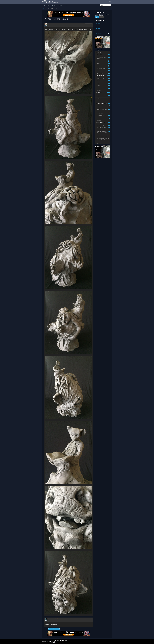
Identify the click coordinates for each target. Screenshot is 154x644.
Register (53, 628)
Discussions (46, 5)
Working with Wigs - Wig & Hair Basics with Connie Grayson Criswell (103, 139)
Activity (60, 5)
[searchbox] (105, 5)
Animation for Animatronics (103, 109)
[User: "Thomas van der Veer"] (46, 619)
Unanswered (103, 33)
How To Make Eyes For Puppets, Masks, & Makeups (103, 135)
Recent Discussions (100, 26)
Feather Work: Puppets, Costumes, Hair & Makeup (103, 132)
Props (103, 83)
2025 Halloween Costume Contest (103, 58)
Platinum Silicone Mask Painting (103, 128)
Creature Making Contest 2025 (103, 96)
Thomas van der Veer (52, 618)
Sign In (110, 1)
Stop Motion (103, 88)
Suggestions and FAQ (103, 68)
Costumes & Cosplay (103, 78)
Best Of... (65, 5)
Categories (53, 5)
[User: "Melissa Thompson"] (46, 24)
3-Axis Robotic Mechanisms (103, 115)
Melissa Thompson (52, 24)
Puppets (103, 85)
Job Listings (103, 70)
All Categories (98, 52)
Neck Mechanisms (103, 118)
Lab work (103, 80)
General (103, 63)
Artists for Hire (103, 73)
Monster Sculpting (103, 125)
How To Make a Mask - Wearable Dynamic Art (103, 112)
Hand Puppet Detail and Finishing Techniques (103, 106)
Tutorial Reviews (103, 65)
